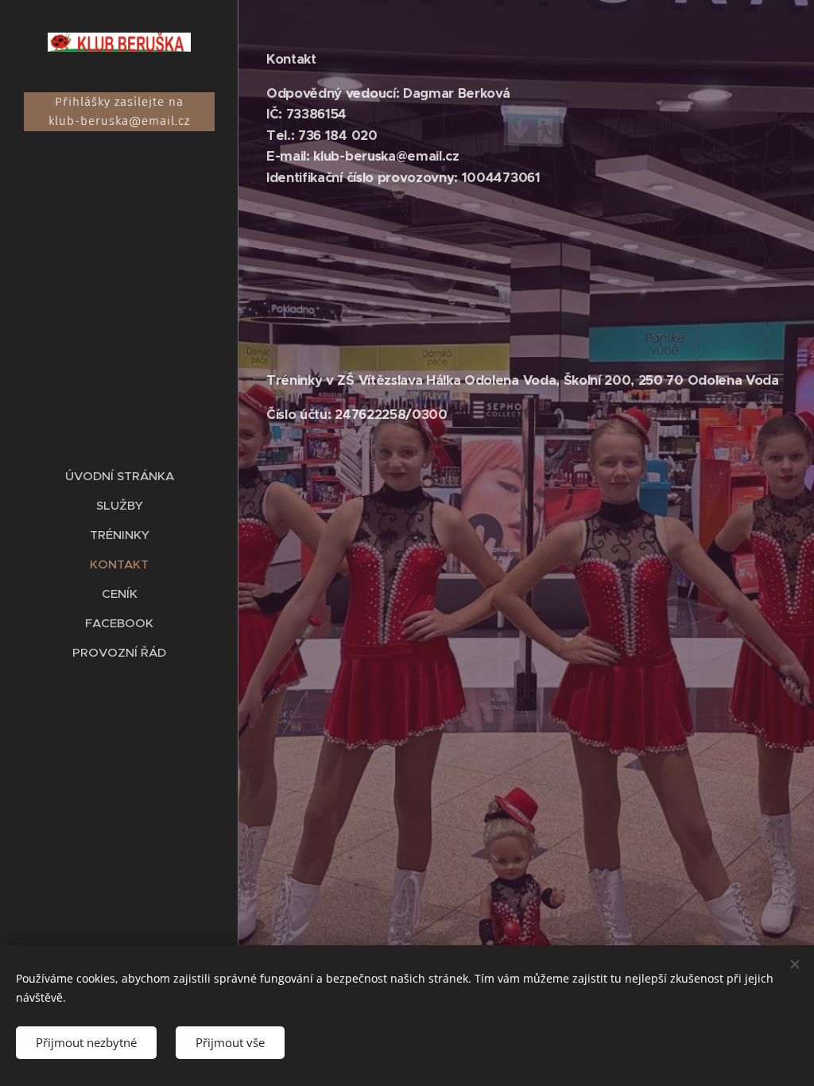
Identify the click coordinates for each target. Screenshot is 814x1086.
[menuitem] (119, 476)
